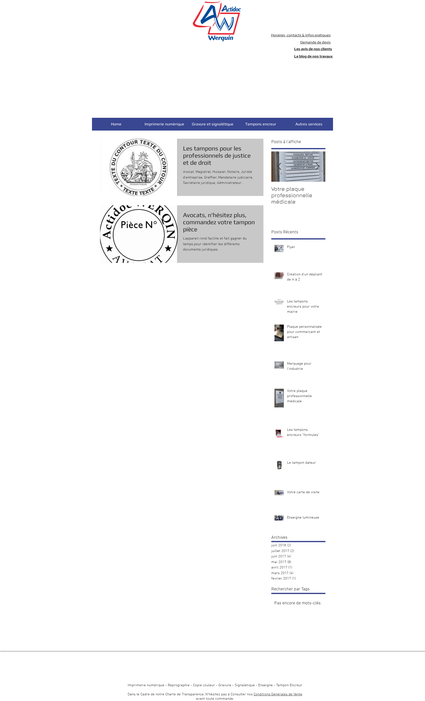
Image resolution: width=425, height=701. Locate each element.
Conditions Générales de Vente (278, 694)
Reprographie (179, 685)
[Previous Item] (279, 166)
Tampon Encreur (289, 685)
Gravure (224, 685)
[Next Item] (317, 166)
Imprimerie (137, 685)
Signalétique (245, 685)
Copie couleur (204, 685)
